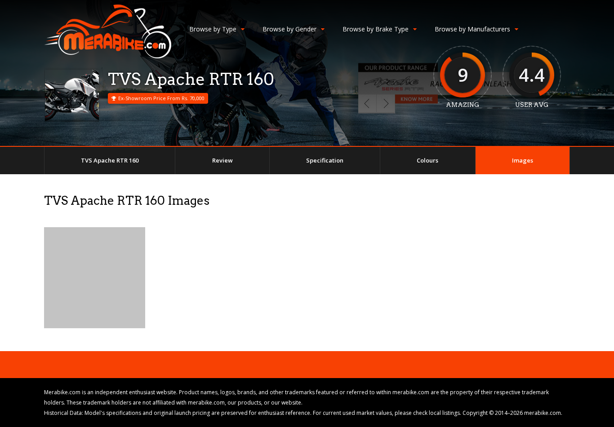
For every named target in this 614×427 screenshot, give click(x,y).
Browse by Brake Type (376, 29)
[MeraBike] (107, 56)
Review (222, 160)
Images (522, 160)
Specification (324, 160)
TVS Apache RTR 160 (109, 160)
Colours (427, 160)
